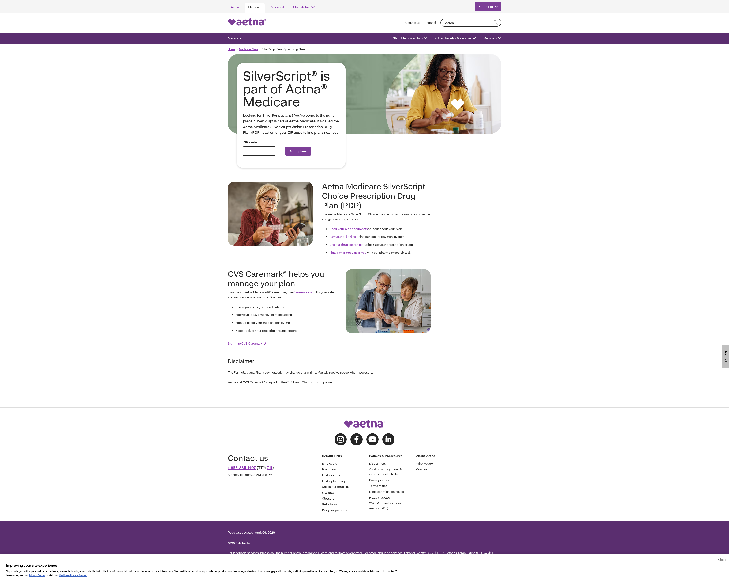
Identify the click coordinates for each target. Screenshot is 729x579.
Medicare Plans (248, 49)
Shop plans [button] (298, 151)
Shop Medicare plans (408, 38)
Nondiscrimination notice (386, 491)
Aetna (235, 7)
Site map (328, 492)
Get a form (329, 504)
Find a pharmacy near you (348, 252)
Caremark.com (304, 292)
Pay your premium (335, 510)
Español (430, 23)
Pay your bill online (343, 236)
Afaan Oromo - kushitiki (463, 553)
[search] (496, 23)
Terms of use (378, 486)
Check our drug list (335, 487)
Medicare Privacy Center (73, 575)
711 (269, 467)
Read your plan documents (349, 229)
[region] (364, 566)
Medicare (255, 7)
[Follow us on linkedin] (388, 439)
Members (490, 38)
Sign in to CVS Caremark (245, 343)
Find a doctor (331, 475)
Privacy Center (37, 575)
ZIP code (250, 142)
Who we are (424, 463)
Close (722, 560)
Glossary (328, 498)
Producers (329, 469)
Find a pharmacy (334, 481)
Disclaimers (377, 463)
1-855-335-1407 (242, 467)
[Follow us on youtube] (372, 439)
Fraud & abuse (379, 497)
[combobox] (470, 23)
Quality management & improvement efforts (385, 471)
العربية (432, 553)
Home (231, 49)
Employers (329, 463)
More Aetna (301, 7)
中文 (442, 553)
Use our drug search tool (347, 244)
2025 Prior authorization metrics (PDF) (385, 505)
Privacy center (379, 480)
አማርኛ (421, 553)
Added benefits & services (453, 38)
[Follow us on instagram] (341, 439)
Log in (488, 7)
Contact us (412, 23)
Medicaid (277, 7)
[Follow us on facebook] (356, 439)
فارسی (487, 553)
